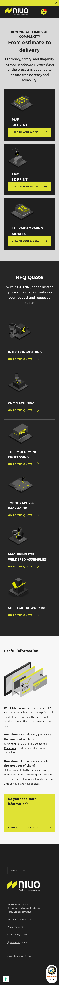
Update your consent (17, 942)
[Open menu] (51, 12)
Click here (10, 743)
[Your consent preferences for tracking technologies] (6, 979)
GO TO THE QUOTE (20, 359)
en (26, 926)
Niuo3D (27, 956)
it (22, 926)
